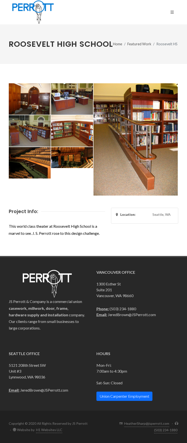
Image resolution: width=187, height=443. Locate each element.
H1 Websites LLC (49, 430)
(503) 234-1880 (123, 308)
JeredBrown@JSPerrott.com (132, 314)
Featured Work (139, 44)
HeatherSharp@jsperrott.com (146, 423)
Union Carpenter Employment (124, 396)
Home (117, 44)
